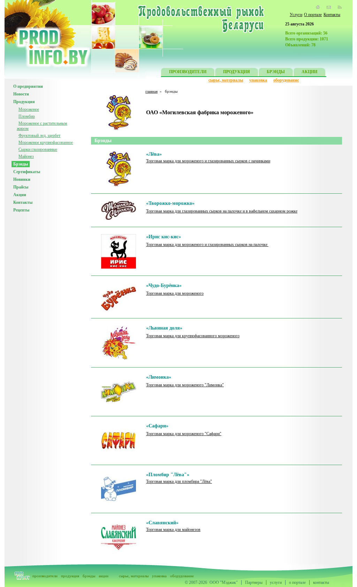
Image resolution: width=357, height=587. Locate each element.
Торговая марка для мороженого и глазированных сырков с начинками (208, 161)
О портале (313, 14)
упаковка (258, 80)
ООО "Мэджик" (224, 582)
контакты (321, 582)
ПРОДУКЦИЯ (236, 71)
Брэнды (20, 164)
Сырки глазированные (37, 149)
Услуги (296, 14)
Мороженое (28, 109)
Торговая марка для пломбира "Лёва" (179, 481)
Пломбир (26, 116)
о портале (297, 582)
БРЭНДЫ (276, 71)
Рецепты (21, 210)
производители (45, 576)
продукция (70, 576)
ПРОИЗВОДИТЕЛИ (187, 71)
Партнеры (254, 582)
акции (103, 576)
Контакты (332, 14)
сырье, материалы (225, 80)
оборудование (286, 80)
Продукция (24, 101)
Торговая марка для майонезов (173, 529)
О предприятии (28, 86)
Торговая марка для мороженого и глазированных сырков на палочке (207, 244)
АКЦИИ (309, 71)
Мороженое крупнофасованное (45, 142)
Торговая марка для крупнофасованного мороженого (193, 335)
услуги (276, 582)
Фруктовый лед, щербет (39, 135)
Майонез (26, 156)
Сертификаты (26, 171)
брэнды (89, 576)
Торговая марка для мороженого (175, 293)
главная (151, 91)
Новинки (21, 179)
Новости (21, 94)
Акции (19, 194)
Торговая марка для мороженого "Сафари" (183, 433)
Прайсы (20, 187)
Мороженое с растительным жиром (42, 126)
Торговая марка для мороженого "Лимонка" (185, 385)
